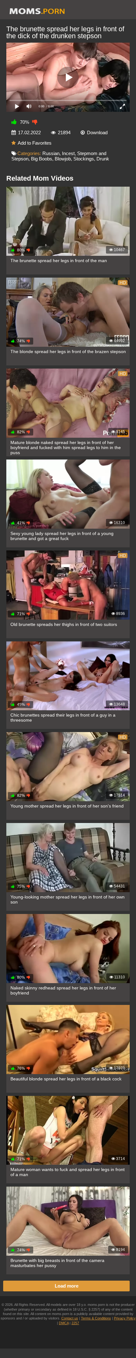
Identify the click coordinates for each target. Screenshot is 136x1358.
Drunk (102, 158)
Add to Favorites (35, 143)
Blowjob (63, 158)
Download (97, 132)
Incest (68, 153)
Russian (50, 153)
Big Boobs (41, 158)
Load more (66, 1286)
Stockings (83, 158)
